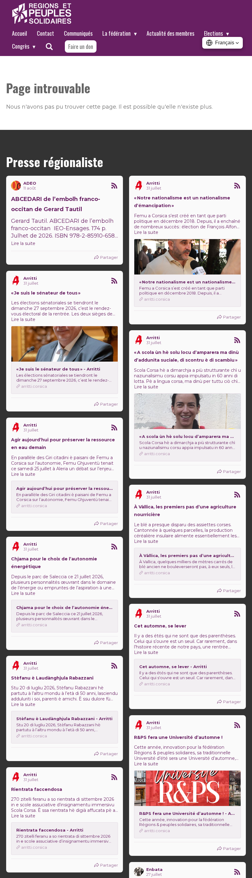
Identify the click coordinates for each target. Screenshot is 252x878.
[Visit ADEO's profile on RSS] (16, 185)
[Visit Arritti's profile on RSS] (139, 185)
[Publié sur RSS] (114, 185)
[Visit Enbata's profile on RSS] (139, 872)
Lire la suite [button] (23, 243)
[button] (222, 42)
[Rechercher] (49, 46)
